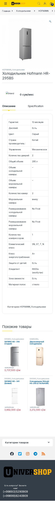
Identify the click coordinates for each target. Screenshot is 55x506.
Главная (6, 11)
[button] (50, 21)
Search (38, 3)
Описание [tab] (8, 106)
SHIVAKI (7, 339)
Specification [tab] (35, 106)
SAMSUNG (34, 339)
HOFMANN (43, 11)
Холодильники (23, 11)
